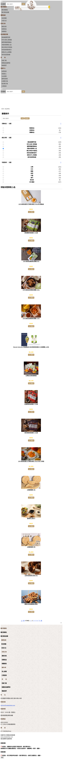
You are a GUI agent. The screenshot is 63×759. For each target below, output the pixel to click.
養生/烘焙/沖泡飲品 (7, 47)
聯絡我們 (4, 65)
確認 (2, 757)
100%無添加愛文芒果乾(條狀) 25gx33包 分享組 (31, 461)
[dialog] (31, 90)
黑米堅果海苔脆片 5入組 (31, 432)
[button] (60, 124)
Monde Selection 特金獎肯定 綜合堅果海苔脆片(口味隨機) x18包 (31, 347)
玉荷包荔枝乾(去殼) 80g (31, 575)
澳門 (32, 177)
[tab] (31, 123)
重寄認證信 (5, 78)
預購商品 (31, 132)
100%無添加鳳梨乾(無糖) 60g (31, 261)
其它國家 (31, 182)
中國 (32, 175)
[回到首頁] (31, 9)
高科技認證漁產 (6, 54)
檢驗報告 (4, 31)
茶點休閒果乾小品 (6, 44)
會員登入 (4, 73)
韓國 (32, 171)
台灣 (32, 167)
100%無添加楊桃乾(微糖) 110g (31, 318)
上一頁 (23, 620)
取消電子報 (5, 83)
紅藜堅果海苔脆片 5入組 (31, 404)
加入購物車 (31, 212)
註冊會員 (4, 71)
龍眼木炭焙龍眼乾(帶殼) (31, 604)
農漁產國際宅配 (6, 37)
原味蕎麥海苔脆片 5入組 (31, 232)
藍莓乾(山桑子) (31, 518)
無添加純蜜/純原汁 (7, 49)
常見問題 (4, 18)
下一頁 (40, 620)
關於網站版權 (5, 12)
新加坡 (32, 180)
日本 (32, 169)
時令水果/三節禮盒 (7, 39)
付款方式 (4, 20)
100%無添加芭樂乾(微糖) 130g (31, 290)
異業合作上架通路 (6, 52)
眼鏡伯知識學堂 (6, 63)
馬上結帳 (4, 671)
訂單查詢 (4, 86)
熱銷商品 (31, 128)
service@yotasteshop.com (8, 705)
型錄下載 (4, 60)
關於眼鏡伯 (4, 632)
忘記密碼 (4, 76)
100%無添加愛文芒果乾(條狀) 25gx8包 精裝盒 (31, 204)
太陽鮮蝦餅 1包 (31, 490)
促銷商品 (4, 29)
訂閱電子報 (5, 81)
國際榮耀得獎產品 (6, 42)
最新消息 (4, 26)
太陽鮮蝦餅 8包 (31, 547)
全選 (10, 123)
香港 (32, 173)
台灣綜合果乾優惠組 (31, 375)
